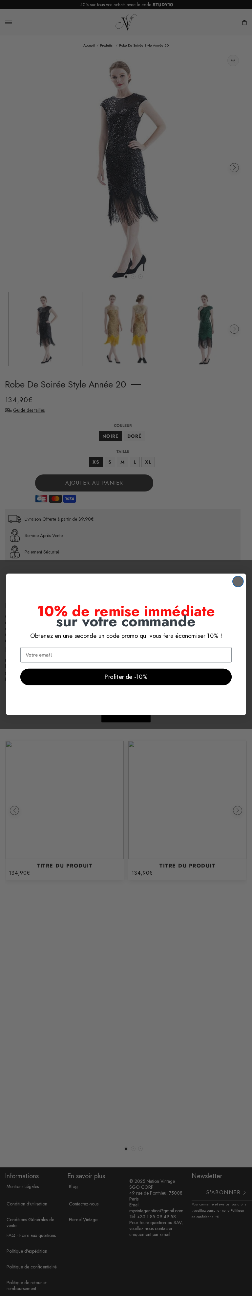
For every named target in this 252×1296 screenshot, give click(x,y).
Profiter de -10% (126, 676)
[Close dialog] (238, 581)
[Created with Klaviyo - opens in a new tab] (126, 718)
